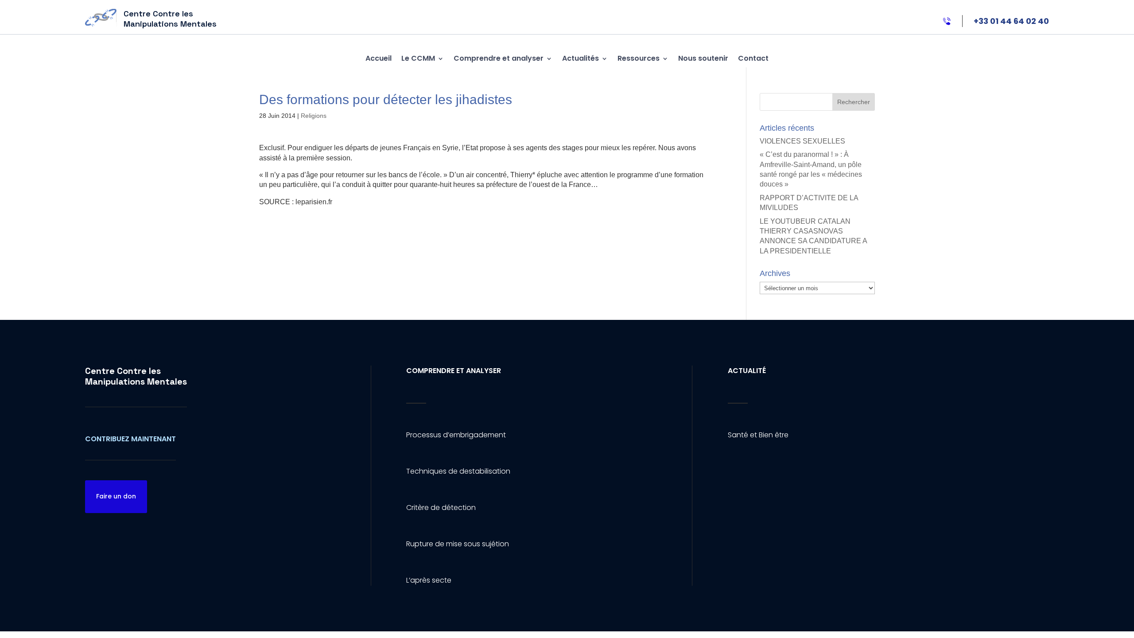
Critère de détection (441, 507)
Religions (313, 115)
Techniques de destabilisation (458, 471)
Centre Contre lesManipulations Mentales (136, 376)
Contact (753, 58)
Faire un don (116, 496)
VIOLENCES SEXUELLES (802, 141)
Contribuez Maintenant (130, 439)
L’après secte (428, 580)
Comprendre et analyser (499, 58)
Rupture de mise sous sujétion (457, 544)
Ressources (638, 58)
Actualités (580, 58)
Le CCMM (418, 58)
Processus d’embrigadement (456, 435)
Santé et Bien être (758, 435)
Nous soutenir (703, 58)
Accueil (378, 58)
